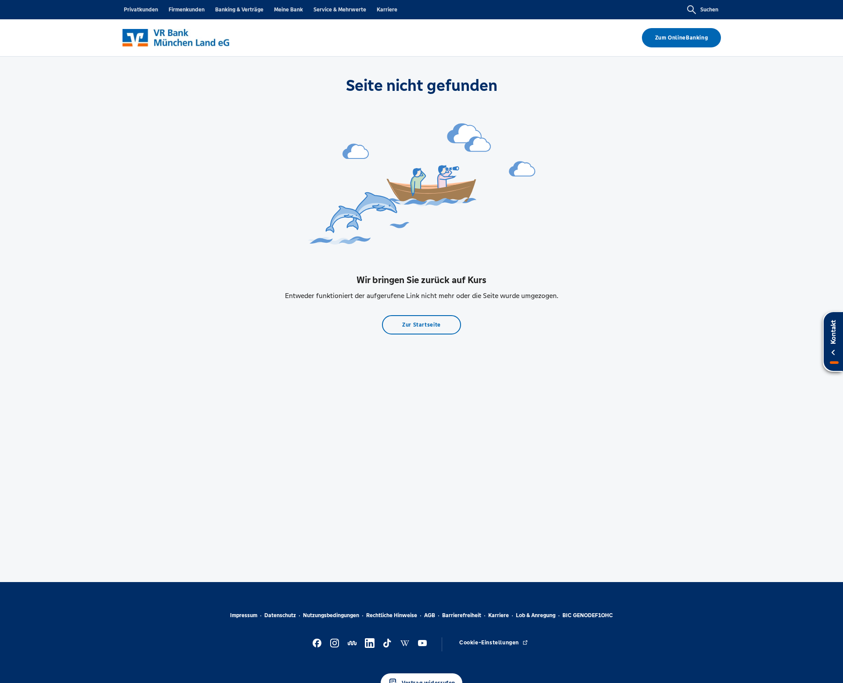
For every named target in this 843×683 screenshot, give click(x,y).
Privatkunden (141, 9)
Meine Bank (288, 9)
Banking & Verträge (239, 9)
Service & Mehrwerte (339, 9)
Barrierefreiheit (461, 615)
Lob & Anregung (535, 615)
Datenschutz (280, 615)
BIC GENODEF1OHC (587, 615)
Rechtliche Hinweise (391, 615)
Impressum (243, 615)
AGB (429, 615)
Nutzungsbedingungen (331, 615)
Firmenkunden (187, 9)
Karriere (387, 9)
